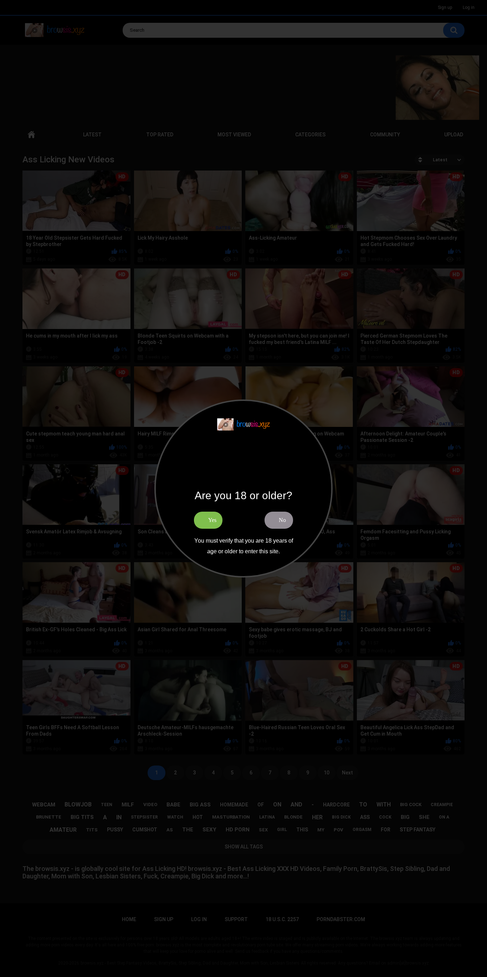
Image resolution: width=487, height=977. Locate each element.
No (282, 520)
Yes (212, 520)
